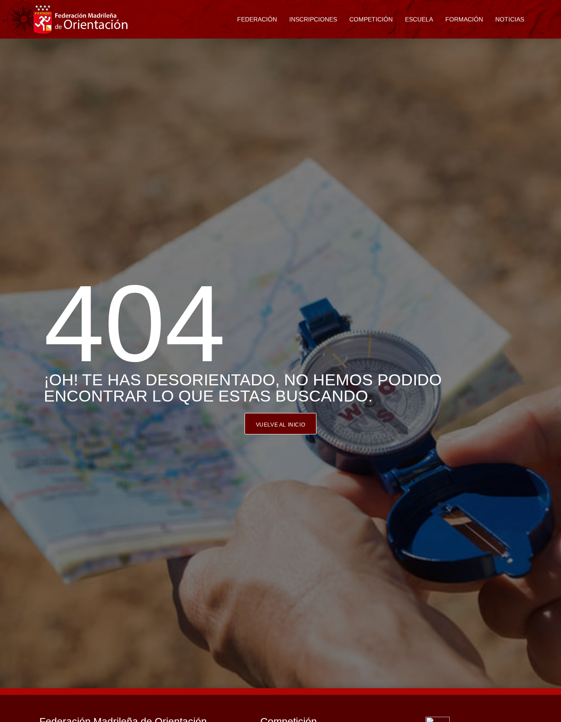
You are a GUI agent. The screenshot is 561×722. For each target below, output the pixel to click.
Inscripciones (313, 19)
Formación (464, 19)
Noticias (509, 19)
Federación (257, 19)
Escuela (419, 19)
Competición (371, 19)
